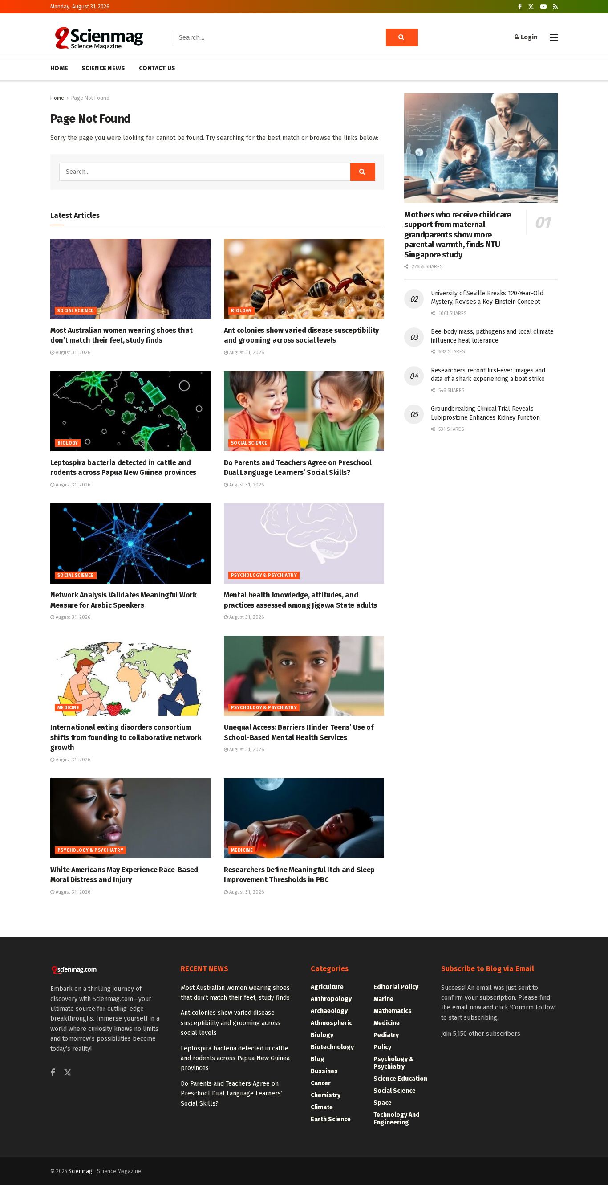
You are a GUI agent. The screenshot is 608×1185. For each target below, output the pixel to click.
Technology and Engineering (396, 1118)
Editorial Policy (395, 987)
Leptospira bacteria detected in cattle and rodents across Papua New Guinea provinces (235, 1058)
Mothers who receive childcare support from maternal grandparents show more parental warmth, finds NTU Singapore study (457, 235)
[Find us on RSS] (555, 7)
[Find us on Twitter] (531, 7)
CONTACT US (157, 68)
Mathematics (392, 1011)
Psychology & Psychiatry (264, 575)
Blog (317, 1059)
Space (382, 1103)
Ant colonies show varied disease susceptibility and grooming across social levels (230, 1023)
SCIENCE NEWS (103, 68)
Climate (322, 1107)
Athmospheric (331, 1023)
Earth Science (331, 1119)
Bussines (324, 1071)
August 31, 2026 (72, 353)
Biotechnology (332, 1047)
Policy (382, 1047)
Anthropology (331, 999)
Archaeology (329, 1011)
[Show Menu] (554, 37)
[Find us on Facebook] (520, 7)
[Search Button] (402, 37)
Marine (383, 999)
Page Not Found (90, 98)
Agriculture (327, 987)
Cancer (321, 1083)
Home (57, 98)
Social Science (75, 311)
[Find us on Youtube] (543, 7)
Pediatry (386, 1035)
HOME (59, 68)
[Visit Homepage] (98, 37)
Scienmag (80, 1171)
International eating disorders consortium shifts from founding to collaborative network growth (126, 737)
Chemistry (325, 1095)
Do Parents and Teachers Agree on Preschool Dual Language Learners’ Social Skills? (231, 1093)
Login (528, 37)
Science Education (400, 1079)
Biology (241, 311)
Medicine (68, 708)
